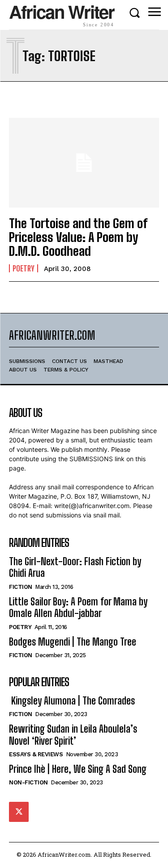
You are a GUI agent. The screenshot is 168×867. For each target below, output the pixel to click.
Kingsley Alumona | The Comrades (72, 701)
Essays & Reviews (36, 754)
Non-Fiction (28, 782)
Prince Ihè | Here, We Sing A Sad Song (77, 769)
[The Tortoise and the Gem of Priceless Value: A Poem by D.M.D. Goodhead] (84, 163)
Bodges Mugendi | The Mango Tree (72, 642)
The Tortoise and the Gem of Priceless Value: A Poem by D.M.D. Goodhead (78, 237)
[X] (19, 811)
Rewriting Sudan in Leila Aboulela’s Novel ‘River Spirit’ (73, 734)
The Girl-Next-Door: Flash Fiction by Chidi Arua (75, 567)
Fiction (20, 587)
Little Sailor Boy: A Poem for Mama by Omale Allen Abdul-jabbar (78, 607)
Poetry (23, 268)
